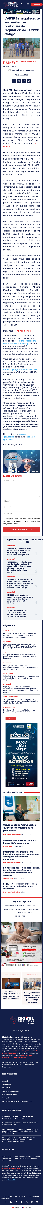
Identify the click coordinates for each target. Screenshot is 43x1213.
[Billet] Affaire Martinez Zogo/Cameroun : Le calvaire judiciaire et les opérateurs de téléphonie (21, 678)
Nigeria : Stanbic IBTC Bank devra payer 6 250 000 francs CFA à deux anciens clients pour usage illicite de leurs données (20, 646)
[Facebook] (14, 81)
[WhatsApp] (29, 81)
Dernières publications (24, 61)
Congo (6, 61)
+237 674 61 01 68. (20, 1058)
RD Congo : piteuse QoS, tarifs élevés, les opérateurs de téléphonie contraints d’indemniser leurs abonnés (19, 635)
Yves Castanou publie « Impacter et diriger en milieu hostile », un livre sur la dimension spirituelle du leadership (20, 701)
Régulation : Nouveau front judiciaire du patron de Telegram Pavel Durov (19, 711)
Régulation (9, 63)
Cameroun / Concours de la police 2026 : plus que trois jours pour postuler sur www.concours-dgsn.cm (19, 551)
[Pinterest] (24, 81)
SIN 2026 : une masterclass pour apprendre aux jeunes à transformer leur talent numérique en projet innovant (20, 599)
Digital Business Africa (25, 70)
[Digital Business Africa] (10, 70)
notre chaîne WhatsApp (16, 343)
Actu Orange (8, 630)
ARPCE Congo (24, 330)
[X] (19, 81)
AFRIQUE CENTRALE (10, 696)
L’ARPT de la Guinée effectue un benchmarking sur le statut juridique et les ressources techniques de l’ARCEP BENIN (32, 997)
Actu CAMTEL (8, 673)
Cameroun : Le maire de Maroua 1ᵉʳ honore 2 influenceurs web (19, 841)
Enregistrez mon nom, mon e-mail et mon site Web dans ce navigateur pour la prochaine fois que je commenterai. (21, 521)
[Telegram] (21, 1202)
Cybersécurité (9, 707)
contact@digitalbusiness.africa (20, 369)
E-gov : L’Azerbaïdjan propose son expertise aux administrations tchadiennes (20, 886)
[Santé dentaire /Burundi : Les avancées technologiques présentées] (21, 808)
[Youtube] (37, 1202)
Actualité (11, 546)
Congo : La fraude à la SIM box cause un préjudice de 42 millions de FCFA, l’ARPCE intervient (19, 657)
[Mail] (16, 1202)
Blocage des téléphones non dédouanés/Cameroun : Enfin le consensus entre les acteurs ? (20, 667)
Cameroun (7, 663)
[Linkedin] (11, 1202)
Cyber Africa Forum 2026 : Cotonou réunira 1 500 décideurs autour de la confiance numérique (18, 613)
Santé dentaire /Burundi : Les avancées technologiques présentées (19, 827)
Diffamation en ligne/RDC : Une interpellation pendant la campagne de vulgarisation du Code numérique (21, 855)
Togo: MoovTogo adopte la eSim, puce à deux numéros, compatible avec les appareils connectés (11, 995)
